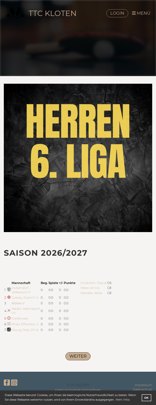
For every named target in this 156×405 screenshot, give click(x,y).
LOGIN (117, 13)
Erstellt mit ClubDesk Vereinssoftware (78, 389)
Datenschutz (142, 389)
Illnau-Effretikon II (25, 324)
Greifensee (20, 318)
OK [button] (146, 397)
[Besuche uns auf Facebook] (7, 383)
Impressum (143, 385)
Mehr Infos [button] (123, 399)
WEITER (78, 356)
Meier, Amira (89, 288)
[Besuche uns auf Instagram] (14, 383)
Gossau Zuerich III (25, 297)
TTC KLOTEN (53, 13)
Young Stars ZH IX (25, 330)
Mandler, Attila (91, 293)
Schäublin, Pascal (93, 283)
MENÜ (143, 13)
